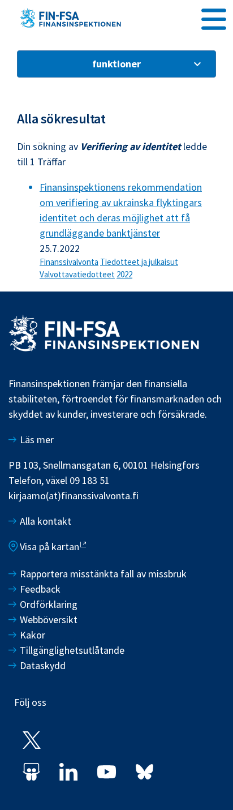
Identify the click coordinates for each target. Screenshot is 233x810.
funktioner (116, 63)
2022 (124, 274)
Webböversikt (48, 619)
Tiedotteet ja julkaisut (139, 261)
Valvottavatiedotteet (77, 274)
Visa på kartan (49, 546)
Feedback (40, 588)
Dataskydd (43, 665)
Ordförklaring (48, 604)
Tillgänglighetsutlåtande (72, 650)
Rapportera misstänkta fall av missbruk (103, 573)
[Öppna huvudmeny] (213, 17)
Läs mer (37, 439)
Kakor (32, 634)
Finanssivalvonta (69, 261)
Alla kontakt (45, 521)
